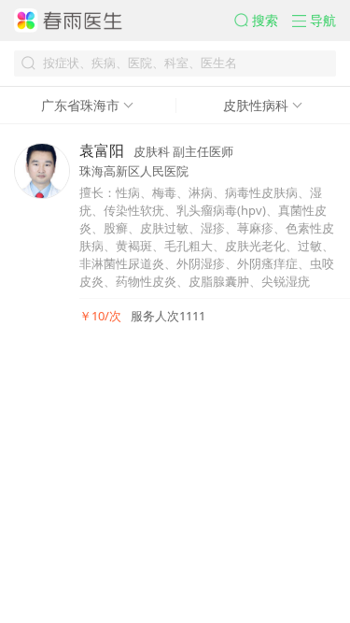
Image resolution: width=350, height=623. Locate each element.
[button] (263, 20)
